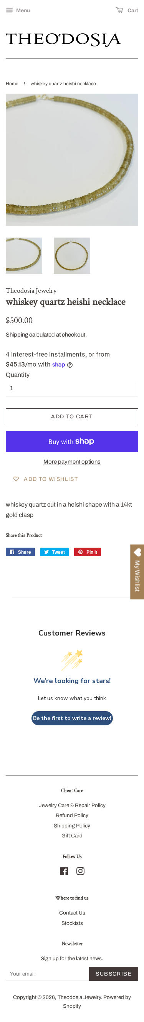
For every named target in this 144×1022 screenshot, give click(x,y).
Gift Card (72, 836)
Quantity (18, 374)
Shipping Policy (72, 826)
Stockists (72, 923)
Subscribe (114, 974)
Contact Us (72, 913)
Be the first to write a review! (72, 718)
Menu (22, 10)
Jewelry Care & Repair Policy (72, 805)
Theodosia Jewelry (79, 997)
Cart (132, 10)
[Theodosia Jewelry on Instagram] (80, 873)
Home (12, 83)
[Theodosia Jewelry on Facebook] (64, 873)
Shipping (17, 335)
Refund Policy (72, 815)
